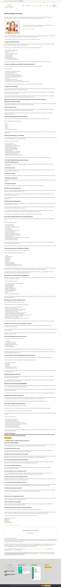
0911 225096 (10, 575)
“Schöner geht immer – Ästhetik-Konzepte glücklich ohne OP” (36, 548)
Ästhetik (23, 5)
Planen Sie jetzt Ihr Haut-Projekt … (29, 28)
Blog (50, 5)
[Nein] (59, 585)
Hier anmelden (48, 567)
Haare (37, 5)
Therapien (33, 5)
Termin (47, 5)
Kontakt (54, 5)
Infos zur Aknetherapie (8, 493)
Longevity (40, 5)
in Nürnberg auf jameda (25, 571)
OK (42, 585)
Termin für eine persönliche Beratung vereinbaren (12, 525)
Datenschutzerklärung (47, 585)
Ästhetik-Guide (28, 5)
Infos (44, 5)
